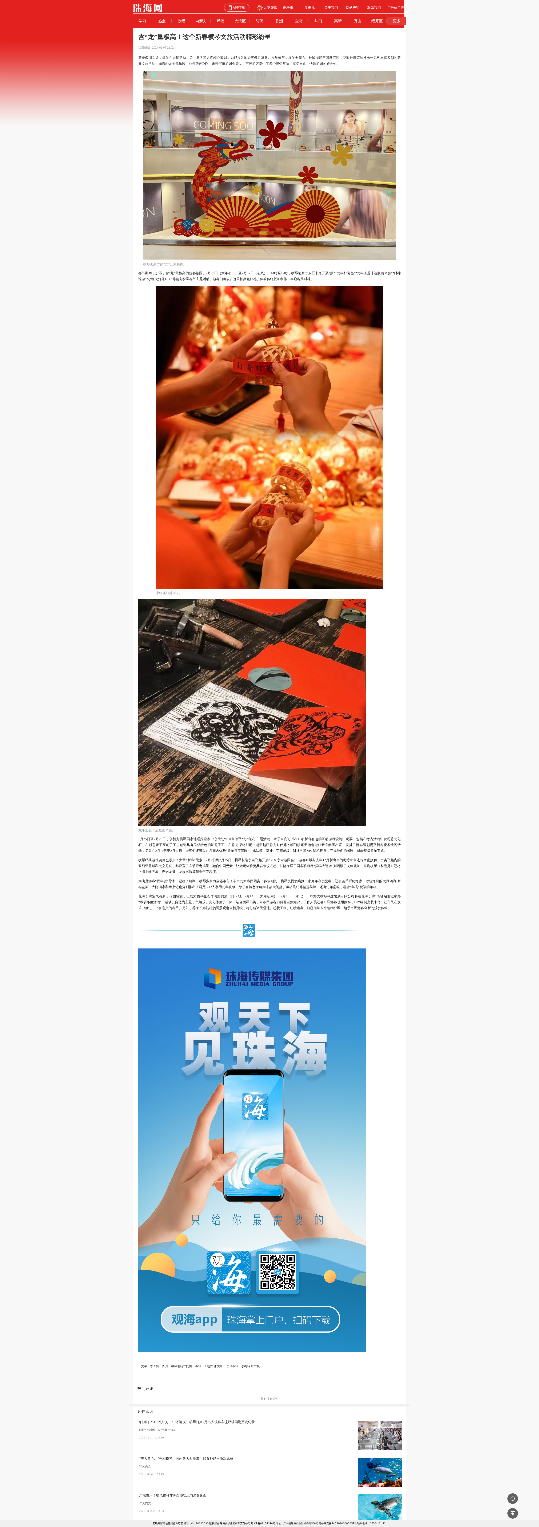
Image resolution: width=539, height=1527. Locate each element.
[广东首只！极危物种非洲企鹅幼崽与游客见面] (380, 1509)
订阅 (260, 21)
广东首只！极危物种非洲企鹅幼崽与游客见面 (173, 1495)
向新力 (201, 21)
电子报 (288, 7)
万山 (357, 21)
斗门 (318, 21)
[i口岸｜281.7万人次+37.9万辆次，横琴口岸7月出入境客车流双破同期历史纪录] (380, 1435)
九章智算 (270, 7)
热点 (162, 21)
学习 (142, 21)
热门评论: (146, 1388)
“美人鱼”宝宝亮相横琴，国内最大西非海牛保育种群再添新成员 (186, 1458)
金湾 (299, 21)
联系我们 (374, 7)
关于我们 (331, 7)
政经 (181, 21)
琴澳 (220, 21)
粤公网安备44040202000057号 (338, 1523)
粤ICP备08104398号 (263, 1523)
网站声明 (352, 7)
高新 (338, 21)
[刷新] (512, 1498)
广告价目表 (395, 7)
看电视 (310, 7)
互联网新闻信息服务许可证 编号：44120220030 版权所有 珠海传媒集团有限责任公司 (201, 1523)
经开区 (377, 21)
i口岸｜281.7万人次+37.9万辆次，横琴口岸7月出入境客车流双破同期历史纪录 (197, 1422)
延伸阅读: (146, 1411)
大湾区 (240, 21)
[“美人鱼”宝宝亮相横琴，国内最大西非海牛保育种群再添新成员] (380, 1472)
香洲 (279, 21)
